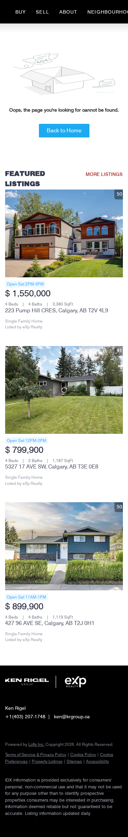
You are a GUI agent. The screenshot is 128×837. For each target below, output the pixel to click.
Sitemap (74, 761)
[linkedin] (22, 823)
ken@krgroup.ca (72, 716)
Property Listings (47, 761)
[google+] (63, 823)
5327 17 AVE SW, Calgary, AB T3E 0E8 (51, 466)
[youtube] (49, 823)
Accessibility (97, 761)
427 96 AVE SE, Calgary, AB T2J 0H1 (50, 623)
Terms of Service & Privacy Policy (35, 754)
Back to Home (64, 130)
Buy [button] (20, 12)
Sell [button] (42, 12)
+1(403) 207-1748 (25, 716)
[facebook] (8, 823)
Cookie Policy (83, 754)
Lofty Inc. (36, 744)
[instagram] (35, 823)
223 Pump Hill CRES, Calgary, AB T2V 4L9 (56, 310)
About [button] (68, 12)
